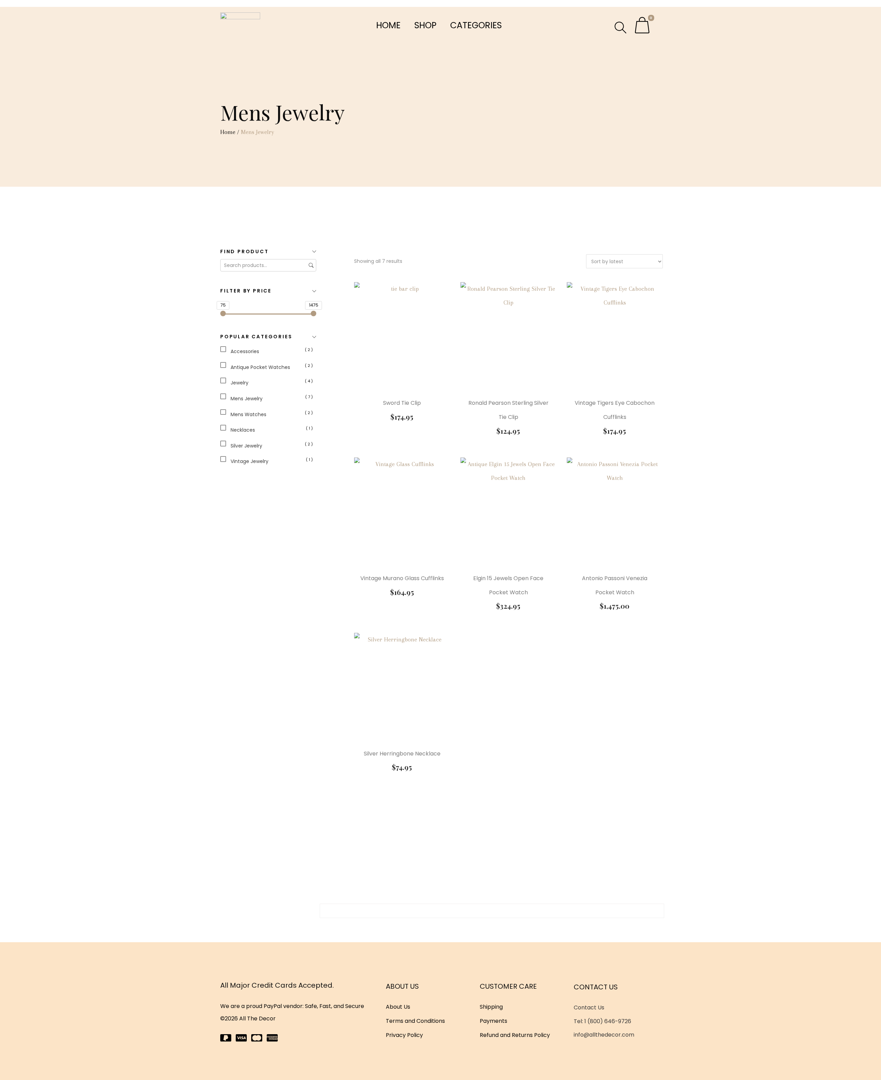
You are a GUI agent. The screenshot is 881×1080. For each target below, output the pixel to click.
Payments (493, 1021)
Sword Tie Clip (402, 403)
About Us (398, 1007)
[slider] (223, 313)
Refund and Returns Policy (515, 1035)
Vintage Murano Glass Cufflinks (402, 578)
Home (388, 25)
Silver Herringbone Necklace (402, 754)
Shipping (491, 1007)
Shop (425, 25)
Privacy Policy (404, 1035)
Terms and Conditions (415, 1021)
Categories (476, 25)
